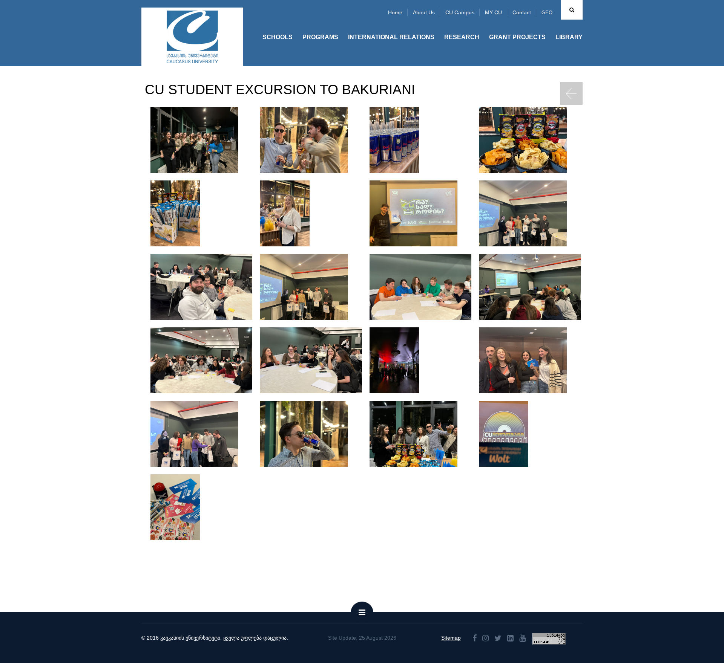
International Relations (391, 37)
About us (424, 12)
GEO (546, 12)
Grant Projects (517, 37)
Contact (521, 12)
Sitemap (451, 638)
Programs (320, 37)
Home (395, 12)
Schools (277, 37)
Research (461, 37)
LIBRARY (569, 37)
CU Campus (459, 12)
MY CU (493, 12)
